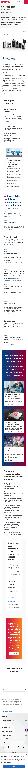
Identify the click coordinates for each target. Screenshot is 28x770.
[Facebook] (8, 746)
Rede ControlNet (8, 313)
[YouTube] (18, 746)
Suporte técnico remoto (13, 571)
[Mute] (18, 156)
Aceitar (14, 766)
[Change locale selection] (20, 2)
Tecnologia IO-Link (8, 244)
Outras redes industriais (9, 344)
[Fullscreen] (20, 156)
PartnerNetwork (11, 580)
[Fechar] (26, 754)
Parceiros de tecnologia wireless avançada (14, 436)
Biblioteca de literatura (13, 590)
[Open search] (17, 2)
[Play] (7, 156)
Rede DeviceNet (8, 329)
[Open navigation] (26, 2)
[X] (13, 746)
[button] (14, 152)
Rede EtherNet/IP (8, 229)
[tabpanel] (14, 363)
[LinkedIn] (4, 746)
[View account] (22, 2)
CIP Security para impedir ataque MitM (13, 409)
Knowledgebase (11, 601)
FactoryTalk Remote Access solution (12, 381)
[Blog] (23, 746)
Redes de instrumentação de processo (13, 296)
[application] (14, 152)
